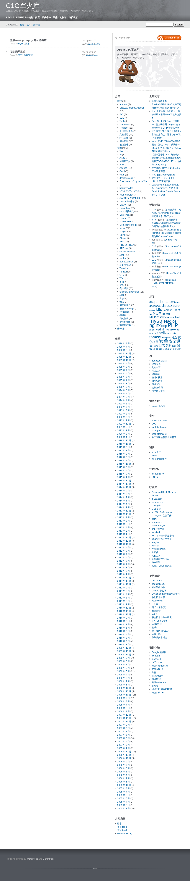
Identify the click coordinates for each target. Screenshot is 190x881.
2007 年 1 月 (123, 748)
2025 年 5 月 (123, 377)
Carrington (48, 859)
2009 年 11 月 (124, 651)
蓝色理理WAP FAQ (161, 559)
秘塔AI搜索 (157, 377)
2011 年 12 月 (124, 577)
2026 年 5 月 (123, 350)
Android (123, 104)
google (152, 310)
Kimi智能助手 (158, 587)
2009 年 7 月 (123, 664)
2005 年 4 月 (123, 802)
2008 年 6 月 (123, 708)
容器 (121, 295)
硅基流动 (156, 374)
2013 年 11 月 (124, 514)
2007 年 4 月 (123, 741)
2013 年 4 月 (123, 527)
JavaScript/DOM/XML (130, 198)
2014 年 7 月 (123, 497)
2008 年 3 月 (123, 711)
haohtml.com (158, 584)
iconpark (156, 655)
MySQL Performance (162, 512)
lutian (154, 219)
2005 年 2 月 (123, 805)
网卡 (162, 349)
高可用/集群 (125, 325)
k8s (159, 309)
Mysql (21, 43)
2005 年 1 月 (123, 808)
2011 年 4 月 (123, 594)
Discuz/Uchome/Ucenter (131, 108)
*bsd (121, 151)
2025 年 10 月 (124, 360)
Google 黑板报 (159, 652)
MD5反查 (156, 509)
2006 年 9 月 (123, 761)
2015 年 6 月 (123, 467)
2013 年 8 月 (123, 520)
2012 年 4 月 (123, 564)
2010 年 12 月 (124, 607)
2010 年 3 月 (123, 638)
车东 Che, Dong (160, 620)
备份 (121, 281)
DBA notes (157, 580)
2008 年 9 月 (123, 698)
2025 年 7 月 (123, 370)
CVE (154, 424)
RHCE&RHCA (126, 245)
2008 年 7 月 (123, 704)
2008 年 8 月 (123, 701)
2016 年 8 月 (123, 454)
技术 (29, 24)
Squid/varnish (126, 261)
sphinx (122, 258)
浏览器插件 (125, 305)
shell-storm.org (159, 434)
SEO (121, 118)
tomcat (155, 337)
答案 (155, 349)
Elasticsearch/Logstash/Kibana (135, 181)
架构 (168, 345)
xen (164, 337)
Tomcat (123, 271)
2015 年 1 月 (123, 477)
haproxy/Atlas (126, 188)
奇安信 (155, 552)
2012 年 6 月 (123, 557)
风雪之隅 (156, 634)
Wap (121, 278)
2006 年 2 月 (123, 778)
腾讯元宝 (156, 384)
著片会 (155, 686)
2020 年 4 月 (123, 437)
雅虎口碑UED (158, 692)
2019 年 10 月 (124, 444)
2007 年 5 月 (123, 738)
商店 (37, 17)
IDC (121, 114)
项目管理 (28, 55)
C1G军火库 (23, 5)
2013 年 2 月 (123, 531)
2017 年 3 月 (123, 450)
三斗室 (155, 604)
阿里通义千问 (158, 391)
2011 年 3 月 (123, 597)
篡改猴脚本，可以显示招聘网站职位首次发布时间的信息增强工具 (166, 213)
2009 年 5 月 (123, 671)
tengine (155, 542)
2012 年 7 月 (123, 554)
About (10, 17)
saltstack (156, 532)
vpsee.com (157, 600)
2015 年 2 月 (123, 474)
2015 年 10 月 (124, 464)
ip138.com (157, 499)
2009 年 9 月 (123, 658)
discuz (167, 306)
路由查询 (156, 562)
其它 (22, 24)
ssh (174, 333)
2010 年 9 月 (123, 618)
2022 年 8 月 (123, 417)
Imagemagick (126, 194)
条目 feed (122, 827)
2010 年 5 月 (123, 631)
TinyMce (123, 268)
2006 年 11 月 (124, 755)
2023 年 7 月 (123, 407)
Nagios (123, 231)
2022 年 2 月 (123, 420)
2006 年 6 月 (123, 768)
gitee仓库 (156, 452)
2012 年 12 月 (124, 537)
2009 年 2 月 (123, 681)
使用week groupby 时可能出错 (28, 40)
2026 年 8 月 (123, 343)
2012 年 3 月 (123, 567)
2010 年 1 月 (123, 644)
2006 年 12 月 (124, 751)
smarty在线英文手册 (162, 539)
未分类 (36, 24)
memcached (172, 317)
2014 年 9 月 (123, 490)
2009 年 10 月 (124, 654)
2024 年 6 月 (123, 393)
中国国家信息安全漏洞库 (164, 437)
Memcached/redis (128, 225)
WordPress (125, 124)
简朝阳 (155, 614)
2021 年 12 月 (124, 423)
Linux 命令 (124, 208)
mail (168, 314)
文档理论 (123, 134)
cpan (122, 174)
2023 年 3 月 (123, 410)
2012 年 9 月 (123, 547)
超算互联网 (157, 387)
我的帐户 (46, 17)
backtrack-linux (159, 420)
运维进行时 (157, 624)
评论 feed (122, 830)
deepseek (155, 305)
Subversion (125, 265)
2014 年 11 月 (124, 484)
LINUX (122, 205)
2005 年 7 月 (123, 791)
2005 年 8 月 (123, 788)
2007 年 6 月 (123, 735)
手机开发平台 (126, 131)
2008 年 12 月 (124, 688)
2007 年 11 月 (124, 718)
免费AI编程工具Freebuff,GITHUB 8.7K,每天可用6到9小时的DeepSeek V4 (166, 104)
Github (155, 455)
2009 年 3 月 (123, 678)
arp (166, 302)
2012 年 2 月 (123, 571)
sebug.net (157, 430)
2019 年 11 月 (124, 440)
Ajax (121, 164)
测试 (121, 302)
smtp (168, 333)
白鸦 (154, 672)
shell (121, 255)
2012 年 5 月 (123, 561)
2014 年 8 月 (123, 494)
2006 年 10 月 (124, 758)
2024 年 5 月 (123, 397)
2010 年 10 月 (124, 614)
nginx (155, 325)
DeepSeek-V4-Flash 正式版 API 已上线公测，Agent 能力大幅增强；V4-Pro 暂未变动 (166, 124)
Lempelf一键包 (24, 17)
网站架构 (123, 318)
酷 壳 (154, 627)
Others (122, 238)
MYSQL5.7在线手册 (161, 515)
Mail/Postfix (125, 221)
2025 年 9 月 (123, 363)
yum (168, 337)
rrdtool (152, 333)
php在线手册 (158, 529)
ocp (164, 326)
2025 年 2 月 (123, 387)
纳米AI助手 (157, 381)
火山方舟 (156, 370)
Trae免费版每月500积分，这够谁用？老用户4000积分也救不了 (166, 114)
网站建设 (123, 141)
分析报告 (123, 128)
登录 (119, 823)
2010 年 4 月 (123, 634)
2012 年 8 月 (123, 551)
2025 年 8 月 (123, 367)
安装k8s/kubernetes (129, 292)
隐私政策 (73, 17)
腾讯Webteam (159, 682)
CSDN (155, 477)
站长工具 (156, 555)
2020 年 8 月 (123, 434)
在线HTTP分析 (159, 549)
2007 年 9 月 (123, 725)
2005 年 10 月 (124, 785)
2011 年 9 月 (123, 587)
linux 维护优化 (126, 211)
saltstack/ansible (127, 251)
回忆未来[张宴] (159, 607)
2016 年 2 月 (123, 460)
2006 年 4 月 (123, 775)
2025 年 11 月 (124, 357)
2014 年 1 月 (123, 507)
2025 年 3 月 (123, 383)
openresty (157, 522)
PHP (121, 241)
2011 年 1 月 (123, 604)
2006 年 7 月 (123, 765)
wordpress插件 (159, 459)
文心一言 (156, 367)
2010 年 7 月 (123, 624)
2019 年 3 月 (123, 447)
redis (168, 329)
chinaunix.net (158, 473)
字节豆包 (156, 364)
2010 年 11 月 (124, 611)
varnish (155, 545)
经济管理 (123, 138)
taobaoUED (157, 659)
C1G (154, 209)
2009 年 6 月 (123, 668)
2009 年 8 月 (123, 661)
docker (176, 306)
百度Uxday (157, 676)
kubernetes (157, 502)
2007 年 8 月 (123, 728)
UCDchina (157, 662)
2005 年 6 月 (123, 795)
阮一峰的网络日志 (160, 631)
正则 (174, 345)
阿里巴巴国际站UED (162, 689)
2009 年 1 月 (123, 684)
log (164, 313)
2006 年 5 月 (123, 771)
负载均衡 (176, 349)
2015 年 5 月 (123, 470)
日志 (121, 298)
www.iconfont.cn (160, 665)
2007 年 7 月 (123, 731)
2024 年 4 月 (123, 400)
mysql (156, 321)
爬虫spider (124, 312)
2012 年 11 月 (124, 541)
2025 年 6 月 (123, 373)
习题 (174, 337)
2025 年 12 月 (124, 353)
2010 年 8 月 (123, 621)
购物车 (63, 17)
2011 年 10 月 (124, 584)
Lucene (123, 218)
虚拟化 (168, 349)
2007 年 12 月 (124, 715)
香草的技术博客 (159, 637)
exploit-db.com (159, 427)
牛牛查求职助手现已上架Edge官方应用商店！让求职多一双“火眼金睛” (166, 134)
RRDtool (123, 248)
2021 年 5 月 (123, 427)
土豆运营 (156, 610)
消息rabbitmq (126, 308)
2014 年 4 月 (123, 504)
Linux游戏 (124, 215)
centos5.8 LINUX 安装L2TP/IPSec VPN (164, 283)
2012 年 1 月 (123, 574)
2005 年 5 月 (123, 798)
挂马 (156, 345)
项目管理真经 (17, 51)
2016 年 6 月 (123, 457)
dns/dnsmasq (126, 178)
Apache (123, 168)
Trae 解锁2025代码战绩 (163, 174)
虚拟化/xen (124, 322)
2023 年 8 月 (123, 403)
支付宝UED (157, 669)
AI (120, 154)
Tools (122, 121)
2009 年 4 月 (123, 674)
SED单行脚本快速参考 (163, 535)
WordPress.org (124, 833)
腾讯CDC (156, 679)
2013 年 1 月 (123, 534)
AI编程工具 (124, 161)
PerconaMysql (159, 525)
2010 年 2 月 (123, 641)
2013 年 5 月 (123, 524)
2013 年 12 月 (124, 510)
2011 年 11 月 (124, 581)
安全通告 (123, 288)
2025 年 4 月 (123, 380)
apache (158, 302)
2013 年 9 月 (123, 517)
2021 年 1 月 (123, 430)
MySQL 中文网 (159, 590)
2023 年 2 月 (123, 413)
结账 (55, 17)
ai (150, 302)
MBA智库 (156, 505)
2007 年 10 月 (124, 721)
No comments (93, 44)
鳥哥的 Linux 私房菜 (162, 565)
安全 (121, 285)
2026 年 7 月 (123, 347)
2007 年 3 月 (123, 745)
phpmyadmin (157, 329)
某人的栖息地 (158, 405)
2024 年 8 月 (123, 390)
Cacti (122, 171)
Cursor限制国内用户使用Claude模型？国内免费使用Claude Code (166, 233)
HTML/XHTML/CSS (129, 191)
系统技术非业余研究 (162, 617)
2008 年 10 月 (124, 694)
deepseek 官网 (159, 360)
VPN (121, 275)
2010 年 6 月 (123, 628)
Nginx (122, 235)
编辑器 (122, 315)
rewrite (175, 329)
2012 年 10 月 (124, 544)
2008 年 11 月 (124, 691)
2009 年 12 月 (124, 648)
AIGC (122, 158)
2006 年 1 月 (123, 781)
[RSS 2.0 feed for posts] (169, 37)
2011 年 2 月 (123, 601)
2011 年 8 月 (123, 591)
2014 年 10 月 (124, 487)
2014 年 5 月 (123, 500)
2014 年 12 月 (124, 480)
